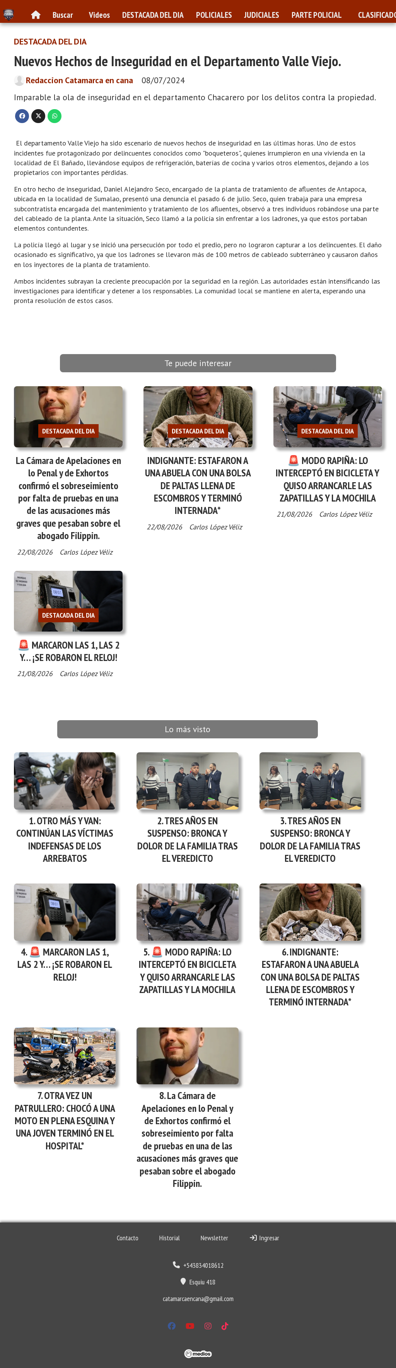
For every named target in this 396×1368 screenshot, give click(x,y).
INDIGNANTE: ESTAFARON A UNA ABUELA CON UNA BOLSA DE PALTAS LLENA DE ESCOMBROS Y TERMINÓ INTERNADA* (198, 485)
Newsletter (214, 1237)
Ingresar (268, 1237)
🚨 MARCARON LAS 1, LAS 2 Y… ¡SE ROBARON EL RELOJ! (68, 651)
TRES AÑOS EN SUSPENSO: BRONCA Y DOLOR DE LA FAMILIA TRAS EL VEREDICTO (187, 839)
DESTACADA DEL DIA (153, 14)
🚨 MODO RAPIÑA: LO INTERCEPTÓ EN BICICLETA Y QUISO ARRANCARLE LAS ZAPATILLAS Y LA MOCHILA (327, 479)
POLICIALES (214, 14)
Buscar (63, 14)
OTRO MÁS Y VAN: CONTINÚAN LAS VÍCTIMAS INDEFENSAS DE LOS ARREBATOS (64, 839)
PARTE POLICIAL (317, 14)
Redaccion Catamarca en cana (79, 80)
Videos (99, 14)
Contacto (127, 1237)
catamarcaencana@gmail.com (198, 1298)
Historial (169, 1237)
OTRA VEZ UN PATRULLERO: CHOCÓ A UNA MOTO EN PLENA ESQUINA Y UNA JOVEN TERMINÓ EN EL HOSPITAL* (65, 1120)
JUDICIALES (261, 14)
